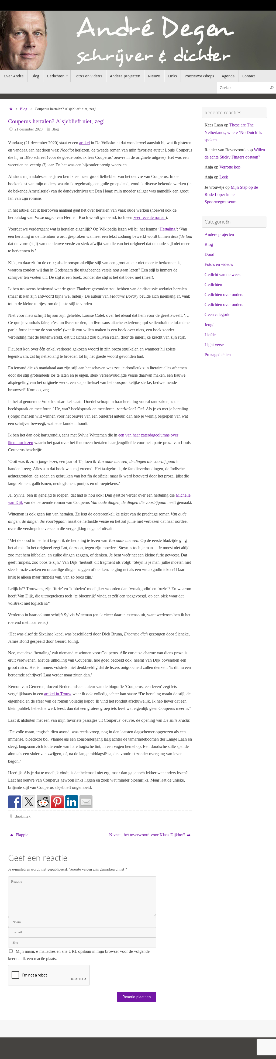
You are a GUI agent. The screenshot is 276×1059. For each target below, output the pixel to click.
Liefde (210, 334)
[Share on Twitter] (28, 801)
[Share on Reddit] (43, 801)
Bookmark (22, 816)
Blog (23, 109)
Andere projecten (219, 234)
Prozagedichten (218, 354)
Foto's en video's (219, 264)
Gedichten (213, 284)
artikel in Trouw (57, 694)
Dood (209, 254)
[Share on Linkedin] (71, 801)
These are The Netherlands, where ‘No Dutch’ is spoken (233, 132)
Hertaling (167, 229)
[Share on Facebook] (14, 801)
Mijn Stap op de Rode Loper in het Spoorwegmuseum (231, 194)
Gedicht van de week (223, 274)
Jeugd (210, 324)
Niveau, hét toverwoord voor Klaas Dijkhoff (147, 835)
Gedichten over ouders (224, 294)
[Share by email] (86, 801)
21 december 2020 (29, 129)
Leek (223, 177)
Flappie (21, 835)
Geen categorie (217, 314)
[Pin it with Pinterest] (57, 801)
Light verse (214, 344)
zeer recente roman (149, 217)
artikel (84, 142)
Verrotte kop (229, 167)
